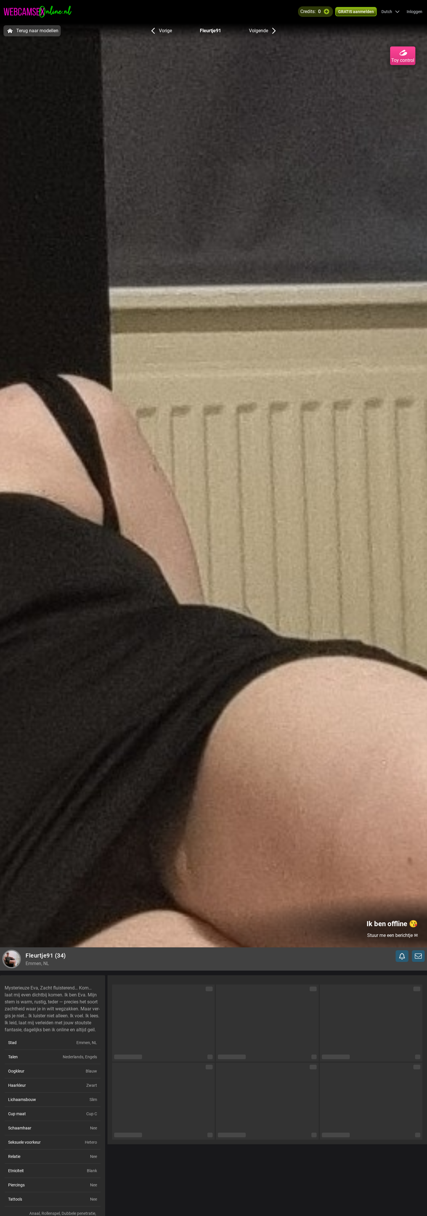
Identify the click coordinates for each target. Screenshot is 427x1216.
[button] (390, 11)
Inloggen (414, 11)
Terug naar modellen (37, 30)
